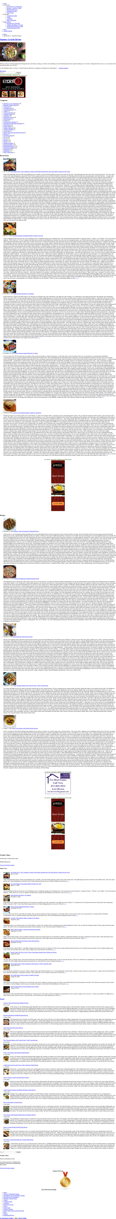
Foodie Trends (7, 126)
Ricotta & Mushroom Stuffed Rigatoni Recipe (27, 578)
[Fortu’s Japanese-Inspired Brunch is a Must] (6, 909)
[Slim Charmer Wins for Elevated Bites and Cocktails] (6, 989)
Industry (5, 134)
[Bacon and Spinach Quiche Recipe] (6, 1109)
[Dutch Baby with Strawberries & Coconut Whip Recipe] (6, 1146)
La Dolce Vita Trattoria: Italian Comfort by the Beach (26, 413)
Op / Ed (5, 138)
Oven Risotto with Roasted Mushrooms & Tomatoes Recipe (19, 1115)
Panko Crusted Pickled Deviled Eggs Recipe (15, 1127)
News (5, 29)
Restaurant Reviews (12, 9)
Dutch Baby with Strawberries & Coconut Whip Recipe (18, 1139)
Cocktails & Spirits (12, 15)
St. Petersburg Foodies (6, 1218)
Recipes (5, 141)
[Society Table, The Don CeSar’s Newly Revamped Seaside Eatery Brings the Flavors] (6, 955)
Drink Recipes (7, 119)
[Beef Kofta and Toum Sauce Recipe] (6, 1034)
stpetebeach (6, 151)
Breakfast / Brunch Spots (10, 105)
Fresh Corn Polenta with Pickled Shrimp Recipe (25, 728)
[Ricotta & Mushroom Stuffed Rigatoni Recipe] (6, 1022)
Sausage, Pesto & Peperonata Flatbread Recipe (26, 531)
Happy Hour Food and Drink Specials (13, 132)
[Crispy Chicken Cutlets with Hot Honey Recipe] (6, 1084)
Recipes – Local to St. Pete (14, 8)
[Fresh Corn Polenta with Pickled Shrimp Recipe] (6, 1059)
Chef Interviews (7, 108)
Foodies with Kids (8, 129)
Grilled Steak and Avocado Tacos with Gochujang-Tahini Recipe (20, 1065)
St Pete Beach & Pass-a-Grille (15, 26)
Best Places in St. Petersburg (14, 6)
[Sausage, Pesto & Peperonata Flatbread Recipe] (6, 1009)
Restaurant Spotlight (8, 148)
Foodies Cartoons (8, 128)
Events (5, 120)
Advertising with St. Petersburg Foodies (14, 1195)
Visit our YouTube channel (7, 865)
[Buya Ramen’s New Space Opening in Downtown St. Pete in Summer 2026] (6, 966)
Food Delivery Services (9, 122)
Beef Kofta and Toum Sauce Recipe (23, 636)
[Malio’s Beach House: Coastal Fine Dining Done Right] (6, 932)
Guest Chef (6, 131)
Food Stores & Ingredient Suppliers (12, 123)
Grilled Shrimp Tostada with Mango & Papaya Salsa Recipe (19, 1090)
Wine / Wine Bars (11, 20)
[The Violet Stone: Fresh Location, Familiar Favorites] (6, 978)
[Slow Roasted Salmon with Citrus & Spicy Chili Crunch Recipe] (6, 1047)
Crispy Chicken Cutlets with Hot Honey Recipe (16, 1077)
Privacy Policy (22, 1218)
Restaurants (6, 149)
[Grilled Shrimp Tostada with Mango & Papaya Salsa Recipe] (6, 1096)
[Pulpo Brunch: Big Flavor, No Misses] (6, 898)
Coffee (8, 17)
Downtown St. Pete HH (13, 23)
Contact (5, 1200)
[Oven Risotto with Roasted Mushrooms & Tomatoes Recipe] (6, 1121)
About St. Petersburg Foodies (11, 1194)
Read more (3, 71)
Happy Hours (7, 22)
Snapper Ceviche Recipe (10, 39)
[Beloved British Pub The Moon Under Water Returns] (6, 944)
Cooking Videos (7, 114)
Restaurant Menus (8, 144)
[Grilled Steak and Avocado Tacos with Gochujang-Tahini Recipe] (6, 1072)
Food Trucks (10, 12)
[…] (77, 278)
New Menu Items (8, 135)
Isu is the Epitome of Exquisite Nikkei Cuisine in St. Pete (27, 235)
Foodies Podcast (7, 31)
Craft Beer (9, 19)
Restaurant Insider (8, 143)
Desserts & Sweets (12, 11)
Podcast (5, 140)
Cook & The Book (8, 113)
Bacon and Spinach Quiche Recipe (12, 1102)
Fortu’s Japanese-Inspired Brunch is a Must (26, 353)
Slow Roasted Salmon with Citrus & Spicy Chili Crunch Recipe (31, 685)
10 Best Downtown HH (13, 28)
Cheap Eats (6, 106)
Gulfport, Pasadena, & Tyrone (15, 25)
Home (5, 3)
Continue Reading (63, 68)
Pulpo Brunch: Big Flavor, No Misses (24, 293)
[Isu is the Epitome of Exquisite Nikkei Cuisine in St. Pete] (6, 887)
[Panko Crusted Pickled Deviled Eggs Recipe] (6, 1134)
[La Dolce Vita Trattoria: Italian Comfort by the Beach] (6, 921)
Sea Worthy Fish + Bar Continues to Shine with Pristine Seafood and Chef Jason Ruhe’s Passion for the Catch (40, 171)
